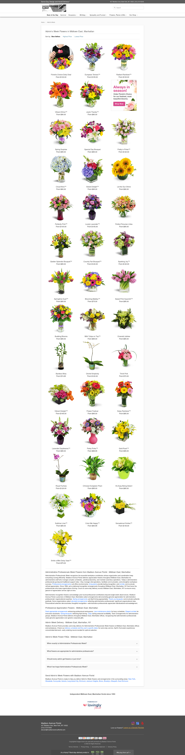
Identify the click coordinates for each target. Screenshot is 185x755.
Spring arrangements (80, 599)
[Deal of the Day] (124, 95)
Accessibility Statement (98, 746)
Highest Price (67, 36)
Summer (63, 15)
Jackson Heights (92, 681)
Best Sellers (55, 36)
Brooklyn (107, 681)
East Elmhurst (123, 681)
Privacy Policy (85, 746)
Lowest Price (79, 36)
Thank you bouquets (116, 599)
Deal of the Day (52, 15)
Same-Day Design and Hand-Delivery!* (55, 1)
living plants (93, 584)
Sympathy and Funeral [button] (98, 15)
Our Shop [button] (133, 15)
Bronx (101, 681)
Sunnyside (57, 681)
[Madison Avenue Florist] (56, 8)
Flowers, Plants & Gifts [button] (118, 15)
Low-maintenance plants (102, 611)
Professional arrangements (61, 584)
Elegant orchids (130, 611)
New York (131, 679)
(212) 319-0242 (46, 727)
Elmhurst (82, 681)
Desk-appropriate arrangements (56, 611)
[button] (179, 746)
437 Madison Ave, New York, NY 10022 (54, 725)
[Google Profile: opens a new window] (137, 723)
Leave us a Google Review (133, 727)
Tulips (90, 613)
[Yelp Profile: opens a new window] (142, 723)
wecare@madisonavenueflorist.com (53, 730)
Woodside (48, 681)
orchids (122, 584)
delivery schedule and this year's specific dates (81, 628)
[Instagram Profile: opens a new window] (132, 723)
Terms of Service (73, 746)
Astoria (63, 681)
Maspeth (114, 681)
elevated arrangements (79, 601)
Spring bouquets (66, 613)
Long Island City (72, 681)
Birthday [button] (83, 15)
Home (43, 22)
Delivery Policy (112, 746)
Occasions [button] (72, 15)
